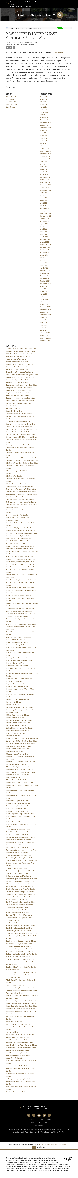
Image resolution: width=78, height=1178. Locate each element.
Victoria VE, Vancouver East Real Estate (20, 1034)
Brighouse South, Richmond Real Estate (19, 393)
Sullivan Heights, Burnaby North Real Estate (21, 954)
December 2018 (45, 338)
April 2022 (43, 234)
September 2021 (45, 252)
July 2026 (43, 102)
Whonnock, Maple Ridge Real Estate (18, 1066)
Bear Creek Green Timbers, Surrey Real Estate (22, 375)
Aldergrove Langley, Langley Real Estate (20, 364)
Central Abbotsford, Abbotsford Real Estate (21, 429)
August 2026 (44, 99)
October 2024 (45, 156)
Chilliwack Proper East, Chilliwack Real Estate (22, 463)
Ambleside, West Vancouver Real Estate (20, 367)
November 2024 (45, 154)
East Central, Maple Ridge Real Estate (23, 44)
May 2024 (43, 169)
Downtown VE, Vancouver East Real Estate (21, 530)
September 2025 (45, 128)
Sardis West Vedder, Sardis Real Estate (19, 905)
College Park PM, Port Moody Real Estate (21, 491)
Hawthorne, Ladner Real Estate (17, 665)
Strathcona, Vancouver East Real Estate (19, 951)
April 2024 (43, 172)
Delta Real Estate (12, 520)
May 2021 (43, 263)
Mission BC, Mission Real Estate (17, 775)
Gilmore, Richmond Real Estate (17, 616)
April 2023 (43, 203)
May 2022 (43, 231)
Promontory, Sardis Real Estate (17, 853)
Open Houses (11, 102)
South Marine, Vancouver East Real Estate (20, 925)
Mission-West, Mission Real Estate (18, 780)
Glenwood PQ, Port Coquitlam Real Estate (21, 624)
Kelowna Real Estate (13, 704)
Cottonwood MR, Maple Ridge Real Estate (21, 502)
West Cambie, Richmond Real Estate (18, 1040)
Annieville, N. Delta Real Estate (17, 369)
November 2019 (45, 309)
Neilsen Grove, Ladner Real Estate (18, 803)
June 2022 (43, 229)
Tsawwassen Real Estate (14, 993)
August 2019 (44, 317)
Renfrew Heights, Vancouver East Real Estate (21, 879)
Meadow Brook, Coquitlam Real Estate (19, 767)
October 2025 (45, 125)
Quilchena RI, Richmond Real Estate (18, 876)
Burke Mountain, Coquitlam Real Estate (20, 400)
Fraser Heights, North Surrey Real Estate (20, 588)
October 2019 (45, 312)
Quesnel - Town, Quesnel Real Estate (18, 873)
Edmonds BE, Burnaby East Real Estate (19, 549)
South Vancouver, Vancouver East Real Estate (21, 933)
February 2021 (45, 270)
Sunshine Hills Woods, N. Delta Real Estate (21, 967)
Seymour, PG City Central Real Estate (19, 915)
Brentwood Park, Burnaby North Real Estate (21, 385)
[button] (28, 1115)
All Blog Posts (11, 96)
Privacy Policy (43, 1144)
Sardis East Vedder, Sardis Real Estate (19, 897)
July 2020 (43, 289)
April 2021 (43, 265)
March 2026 (44, 112)
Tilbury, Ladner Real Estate (15, 985)
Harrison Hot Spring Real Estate (17, 645)
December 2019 (45, 307)
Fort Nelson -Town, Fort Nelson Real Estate (21, 567)
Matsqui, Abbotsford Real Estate (17, 754)
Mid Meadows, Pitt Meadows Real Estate (20, 772)
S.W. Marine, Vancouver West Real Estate (20, 889)
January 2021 (44, 273)
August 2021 (44, 255)
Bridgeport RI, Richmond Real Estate (19, 388)
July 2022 (43, 226)
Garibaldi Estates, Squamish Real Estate (20, 608)
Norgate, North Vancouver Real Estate (19, 811)
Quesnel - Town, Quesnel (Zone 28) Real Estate (22, 871)
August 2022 (44, 224)
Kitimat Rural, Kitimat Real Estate (17, 715)
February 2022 (45, 239)
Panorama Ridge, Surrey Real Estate (18, 834)
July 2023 (43, 195)
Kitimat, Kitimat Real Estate (15, 717)
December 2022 (45, 213)
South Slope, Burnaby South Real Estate (19, 928)
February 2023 (45, 208)
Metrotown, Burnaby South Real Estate (19, 769)
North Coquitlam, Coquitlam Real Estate (20, 814)
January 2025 (44, 148)
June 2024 (43, 167)
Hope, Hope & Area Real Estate (17, 686)
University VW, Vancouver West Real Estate (21, 1001)
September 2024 (45, 159)
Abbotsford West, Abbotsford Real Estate (21, 354)
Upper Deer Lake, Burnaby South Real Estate (21, 1006)
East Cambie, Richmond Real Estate (18, 538)
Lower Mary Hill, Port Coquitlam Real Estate (21, 741)
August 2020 (44, 286)
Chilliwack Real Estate (14, 476)
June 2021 (43, 260)
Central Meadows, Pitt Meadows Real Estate (21, 437)
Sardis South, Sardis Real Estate (17, 899)
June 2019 (43, 322)
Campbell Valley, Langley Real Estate (19, 413)
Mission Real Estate (13, 777)
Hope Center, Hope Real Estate (17, 684)
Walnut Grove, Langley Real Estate (18, 1037)
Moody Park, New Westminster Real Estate (21, 782)
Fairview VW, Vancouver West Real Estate (20, 559)
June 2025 (43, 135)
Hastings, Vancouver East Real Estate (19, 660)
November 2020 (45, 278)
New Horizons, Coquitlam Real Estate (19, 806)
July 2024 (43, 164)
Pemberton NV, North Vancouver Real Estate (21, 837)
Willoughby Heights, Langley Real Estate (20, 1079)
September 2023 (45, 190)
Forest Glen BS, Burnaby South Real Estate (20, 564)
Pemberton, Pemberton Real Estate (18, 840)
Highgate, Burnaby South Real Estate (19, 678)
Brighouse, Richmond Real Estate (17, 395)
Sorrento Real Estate (13, 920)
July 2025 (43, 133)
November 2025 (45, 122)
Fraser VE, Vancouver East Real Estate (19, 595)
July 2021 (43, 257)
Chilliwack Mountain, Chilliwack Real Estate (21, 458)
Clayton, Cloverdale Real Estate (17, 484)
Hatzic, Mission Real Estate (15, 663)
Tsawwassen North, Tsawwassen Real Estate (21, 990)
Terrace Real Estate (13, 977)
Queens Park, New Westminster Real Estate (21, 860)
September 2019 (45, 315)
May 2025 (43, 138)
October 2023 (45, 187)
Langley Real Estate (13, 736)
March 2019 (44, 330)
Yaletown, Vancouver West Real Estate (19, 1092)
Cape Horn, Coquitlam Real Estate (18, 421)
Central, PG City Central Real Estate (18, 445)
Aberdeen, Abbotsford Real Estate (18, 356)
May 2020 (43, 294)
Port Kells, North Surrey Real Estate (18, 847)
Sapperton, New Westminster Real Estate (20, 894)
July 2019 (43, 320)
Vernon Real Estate (12, 1032)
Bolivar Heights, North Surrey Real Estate (20, 377)
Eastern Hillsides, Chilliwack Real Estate (20, 546)
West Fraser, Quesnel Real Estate (17, 1050)
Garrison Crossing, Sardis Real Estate (19, 611)
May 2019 (43, 325)
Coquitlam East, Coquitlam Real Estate (19, 497)
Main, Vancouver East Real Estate (17, 749)
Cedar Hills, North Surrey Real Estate (19, 426)
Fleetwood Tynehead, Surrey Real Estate (20, 562)
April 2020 (43, 296)
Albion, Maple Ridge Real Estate (17, 362)
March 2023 (44, 205)
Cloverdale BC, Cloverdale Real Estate (19, 486)
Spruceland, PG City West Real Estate (19, 944)
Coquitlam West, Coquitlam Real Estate (20, 499)
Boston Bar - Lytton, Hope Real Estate (19, 380)
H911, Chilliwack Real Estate (16, 639)
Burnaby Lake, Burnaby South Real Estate (20, 403)
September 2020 (45, 283)
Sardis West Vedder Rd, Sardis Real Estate (20, 902)
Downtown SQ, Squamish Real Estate (19, 528)
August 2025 (44, 130)
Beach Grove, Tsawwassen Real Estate (19, 372)
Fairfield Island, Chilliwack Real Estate (19, 556)
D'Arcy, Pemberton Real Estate (17, 515)
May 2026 (43, 107)
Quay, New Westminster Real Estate (18, 855)
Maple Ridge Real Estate (14, 751)
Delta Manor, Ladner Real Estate (17, 517)
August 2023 (44, 192)
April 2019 (43, 328)
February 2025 (45, 146)
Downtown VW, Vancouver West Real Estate (21, 533)
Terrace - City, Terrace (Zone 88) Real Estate (21, 972)
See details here (57, 52)
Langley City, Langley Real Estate (17, 733)
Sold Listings (10, 107)
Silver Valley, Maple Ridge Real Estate (19, 918)
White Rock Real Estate (14, 1058)
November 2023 (45, 185)
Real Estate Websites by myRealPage (58, 1144)
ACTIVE (54, 9)
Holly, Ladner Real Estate (14, 681)
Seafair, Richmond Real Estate (16, 910)
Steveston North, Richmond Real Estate (19, 946)
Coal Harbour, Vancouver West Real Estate (21, 489)
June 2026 (43, 104)
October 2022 (45, 218)
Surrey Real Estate (12, 969)
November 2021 (45, 247)
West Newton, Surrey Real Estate (17, 1053)
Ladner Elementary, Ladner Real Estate (19, 728)
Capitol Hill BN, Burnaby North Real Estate (21, 424)
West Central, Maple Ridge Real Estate (19, 1042)
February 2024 (45, 177)
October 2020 (45, 281)
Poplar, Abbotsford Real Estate (17, 845)
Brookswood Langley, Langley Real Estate (20, 398)
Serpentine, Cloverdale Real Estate (18, 912)
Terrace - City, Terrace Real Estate (18, 975)
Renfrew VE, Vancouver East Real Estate (20, 881)
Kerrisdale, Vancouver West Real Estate (20, 707)
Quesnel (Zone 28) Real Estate (16, 868)
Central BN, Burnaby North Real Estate (19, 432)
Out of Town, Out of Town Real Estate (19, 832)
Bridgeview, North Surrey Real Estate (19, 390)
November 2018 (45, 341)
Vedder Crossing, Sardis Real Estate (18, 1024)
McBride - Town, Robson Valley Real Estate (21, 762)
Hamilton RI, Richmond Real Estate (18, 642)
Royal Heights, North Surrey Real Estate (20, 886)
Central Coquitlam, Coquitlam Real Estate (20, 434)
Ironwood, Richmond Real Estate (17, 699)
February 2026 (45, 115)
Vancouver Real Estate (14, 1021)
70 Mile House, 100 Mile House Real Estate (21, 349)
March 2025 (44, 143)
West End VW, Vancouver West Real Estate (21, 1047)
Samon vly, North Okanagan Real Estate (20, 892)
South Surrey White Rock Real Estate (19, 931)
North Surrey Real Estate (14, 821)
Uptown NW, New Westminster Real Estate (21, 1008)
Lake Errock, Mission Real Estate (17, 730)
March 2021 (44, 268)
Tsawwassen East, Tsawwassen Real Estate (21, 988)
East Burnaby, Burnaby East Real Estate (20, 536)
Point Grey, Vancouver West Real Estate (20, 842)
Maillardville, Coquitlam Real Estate (18, 746)
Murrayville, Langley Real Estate (17, 801)
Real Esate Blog (11, 104)
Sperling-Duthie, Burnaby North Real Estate (21, 941)
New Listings (10, 99)
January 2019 (44, 335)
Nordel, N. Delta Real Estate (16, 808)
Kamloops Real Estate (13, 702)
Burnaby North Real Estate (15, 406)
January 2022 (44, 242)
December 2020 (45, 276)
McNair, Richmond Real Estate (16, 764)
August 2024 (44, 161)
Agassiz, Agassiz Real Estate (16, 359)
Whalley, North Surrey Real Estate (18, 1055)
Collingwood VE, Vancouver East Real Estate (21, 494)
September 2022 (45, 221)
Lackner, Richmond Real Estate (16, 725)
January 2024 (44, 179)
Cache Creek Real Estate (14, 411)
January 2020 (44, 304)
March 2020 (44, 299)
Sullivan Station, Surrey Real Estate (18, 957)
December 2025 (45, 120)
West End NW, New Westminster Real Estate (21, 1045)
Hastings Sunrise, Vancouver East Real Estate (21, 658)
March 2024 (44, 174)
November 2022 (45, 216)
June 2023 (43, 198)
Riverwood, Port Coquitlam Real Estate (19, 884)
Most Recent (44, 96)
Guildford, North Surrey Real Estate (18, 637)
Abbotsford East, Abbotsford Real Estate (20, 351)
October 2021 (45, 250)
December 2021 (45, 244)
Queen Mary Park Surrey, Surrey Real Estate (21, 858)
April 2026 (43, 109)
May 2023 (43, 200)
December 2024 (45, 151)
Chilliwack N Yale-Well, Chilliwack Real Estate (22, 460)
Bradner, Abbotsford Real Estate (17, 382)
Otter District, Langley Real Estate (18, 829)
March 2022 (44, 237)
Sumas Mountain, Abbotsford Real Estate (20, 959)
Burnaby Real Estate (13, 408)
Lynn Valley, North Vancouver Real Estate (20, 743)
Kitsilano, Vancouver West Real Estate (19, 720)
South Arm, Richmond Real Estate (17, 923)
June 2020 (43, 291)
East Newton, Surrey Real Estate (17, 543)
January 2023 (44, 211)
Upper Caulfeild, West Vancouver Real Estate (21, 1003)
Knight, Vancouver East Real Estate (18, 723)
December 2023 (45, 182)
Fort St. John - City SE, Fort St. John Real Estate (22, 580)
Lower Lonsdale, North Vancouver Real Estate (22, 738)
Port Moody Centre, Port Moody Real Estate (21, 850)
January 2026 (44, 117)
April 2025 (43, 141)
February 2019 (45, 333)
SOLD (62, 9)
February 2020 (45, 302)
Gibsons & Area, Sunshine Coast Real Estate (21, 613)
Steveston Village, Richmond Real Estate (20, 949)
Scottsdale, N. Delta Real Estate (17, 907)
